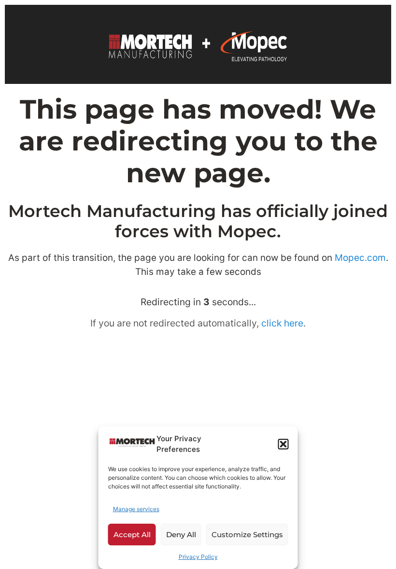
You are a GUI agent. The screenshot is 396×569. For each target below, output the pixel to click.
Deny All (181, 534)
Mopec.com (360, 257)
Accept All (132, 534)
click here (282, 323)
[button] (283, 444)
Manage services (136, 509)
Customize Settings (247, 534)
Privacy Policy (198, 556)
